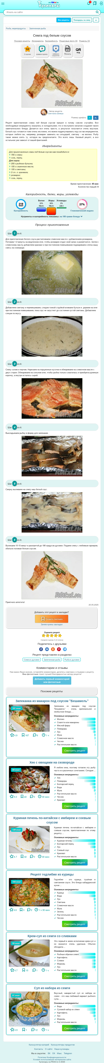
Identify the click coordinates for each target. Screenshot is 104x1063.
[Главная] (49, 4)
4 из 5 (56, 636)
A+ (96, 117)
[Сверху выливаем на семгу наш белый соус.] (52, 512)
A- (89, 118)
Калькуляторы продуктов (63, 1044)
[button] (67, 53)
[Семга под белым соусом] (52, 83)
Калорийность (51, 40)
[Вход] (101, 3)
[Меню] (3, 3)
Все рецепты (63, 20)
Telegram (68, 1053)
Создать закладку (54, 618)
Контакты (38, 1048)
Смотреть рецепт (74, 750)
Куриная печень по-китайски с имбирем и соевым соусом (52, 820)
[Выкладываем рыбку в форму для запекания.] (52, 456)
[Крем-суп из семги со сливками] (29, 952)
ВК (49, 1053)
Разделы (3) (84, 40)
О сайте (48, 1048)
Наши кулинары (61, 1048)
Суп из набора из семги (52, 988)
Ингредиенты (38, 40)
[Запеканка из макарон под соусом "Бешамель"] (29, 717)
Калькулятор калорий (39, 1044)
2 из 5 (48, 636)
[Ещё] (96, 20)
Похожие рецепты (22, 40)
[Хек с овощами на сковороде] (29, 779)
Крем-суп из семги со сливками (52, 936)
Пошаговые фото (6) (68, 40)
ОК (53, 1053)
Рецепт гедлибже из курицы (52, 874)
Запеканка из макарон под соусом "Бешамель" (52, 701)
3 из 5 (52, 636)
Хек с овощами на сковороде (52, 762)
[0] (57, 52)
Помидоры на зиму (82, 20)
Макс (59, 1053)
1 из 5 (44, 636)
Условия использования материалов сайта (52, 1059)
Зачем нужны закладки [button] (51, 624)
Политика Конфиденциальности (52, 1057)
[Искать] (97, 12)
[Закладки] (94, 3)
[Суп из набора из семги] (29, 1008)
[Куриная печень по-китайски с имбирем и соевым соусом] (29, 839)
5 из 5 (60, 636)
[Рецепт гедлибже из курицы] (29, 891)
